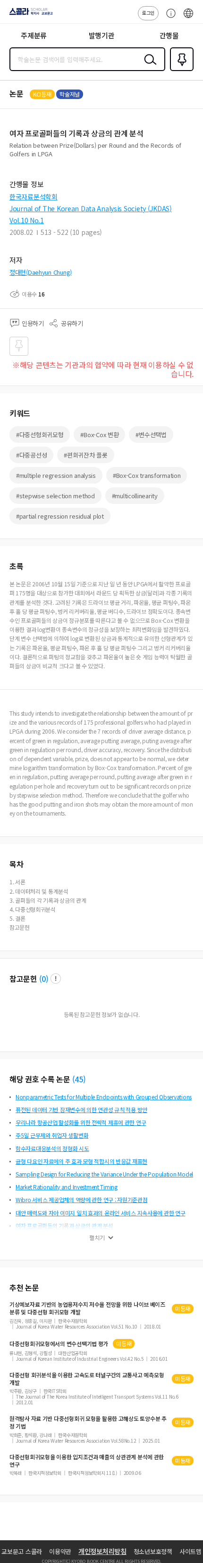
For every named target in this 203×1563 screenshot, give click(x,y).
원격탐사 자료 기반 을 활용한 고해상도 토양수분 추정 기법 (88, 1422)
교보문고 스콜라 (21, 1551)
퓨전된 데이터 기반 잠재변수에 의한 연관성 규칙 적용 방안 (81, 1109)
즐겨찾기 (180, 70)
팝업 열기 (56, 978)
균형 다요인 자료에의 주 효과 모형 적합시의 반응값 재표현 (81, 1161)
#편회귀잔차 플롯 (85, 454)
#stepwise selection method (55, 495)
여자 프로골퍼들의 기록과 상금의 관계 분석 (64, 1226)
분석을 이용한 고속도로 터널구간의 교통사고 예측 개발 (86, 1378)
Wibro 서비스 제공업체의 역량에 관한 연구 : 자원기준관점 (81, 1199)
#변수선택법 (150, 434)
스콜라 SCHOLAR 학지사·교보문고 (29, 14)
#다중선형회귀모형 (39, 434)
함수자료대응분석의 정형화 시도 (52, 1148)
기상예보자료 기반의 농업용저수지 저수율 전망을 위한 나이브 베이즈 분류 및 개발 (87, 1308)
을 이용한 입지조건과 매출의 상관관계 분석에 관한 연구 (86, 1460)
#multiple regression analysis (56, 475)
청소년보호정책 (153, 1551)
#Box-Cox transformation (147, 475)
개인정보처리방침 (102, 1551)
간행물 (169, 35)
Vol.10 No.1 (26, 220)
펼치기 (97, 1237)
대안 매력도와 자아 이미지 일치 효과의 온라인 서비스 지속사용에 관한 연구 (101, 1213)
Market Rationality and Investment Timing (67, 1187)
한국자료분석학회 (33, 196)
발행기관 (102, 35)
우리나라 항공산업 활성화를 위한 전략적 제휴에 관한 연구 (81, 1122)
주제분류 (34, 35)
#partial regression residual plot (60, 516)
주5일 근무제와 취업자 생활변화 (52, 1135)
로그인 (148, 12)
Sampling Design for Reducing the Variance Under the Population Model (104, 1174)
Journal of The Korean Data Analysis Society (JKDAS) (90, 208)
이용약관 (60, 1551)
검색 (148, 66)
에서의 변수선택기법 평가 (58, 1343)
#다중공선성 (31, 454)
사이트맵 (190, 1551)
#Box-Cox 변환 (99, 434)
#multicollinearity (135, 495)
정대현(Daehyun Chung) (40, 272)
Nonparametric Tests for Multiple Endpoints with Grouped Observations (104, 1097)
